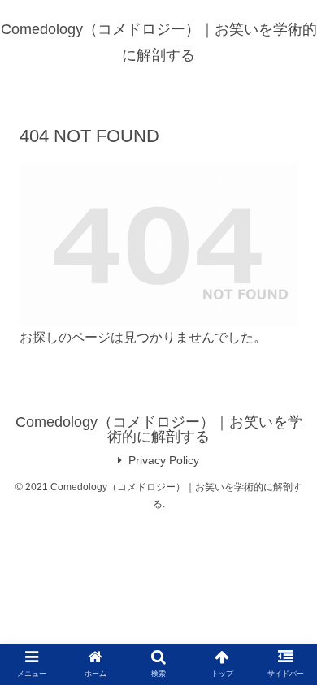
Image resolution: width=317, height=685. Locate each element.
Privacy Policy (163, 460)
